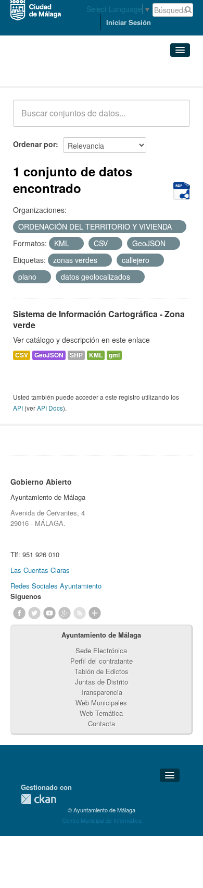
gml (114, 355)
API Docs (50, 407)
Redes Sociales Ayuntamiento (56, 586)
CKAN (38, 799)
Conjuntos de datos (58, 73)
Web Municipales (101, 702)
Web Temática (101, 713)
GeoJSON (49, 355)
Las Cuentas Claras (40, 570)
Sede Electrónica (101, 650)
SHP (76, 355)
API (18, 407)
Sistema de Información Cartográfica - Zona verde (99, 319)
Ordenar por (34, 144)
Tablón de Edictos (101, 671)
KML (96, 355)
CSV (21, 355)
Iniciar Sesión (128, 22)
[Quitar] (177, 227)
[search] (175, 119)
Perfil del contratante (101, 661)
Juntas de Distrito (101, 682)
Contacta (101, 723)
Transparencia (101, 692)
